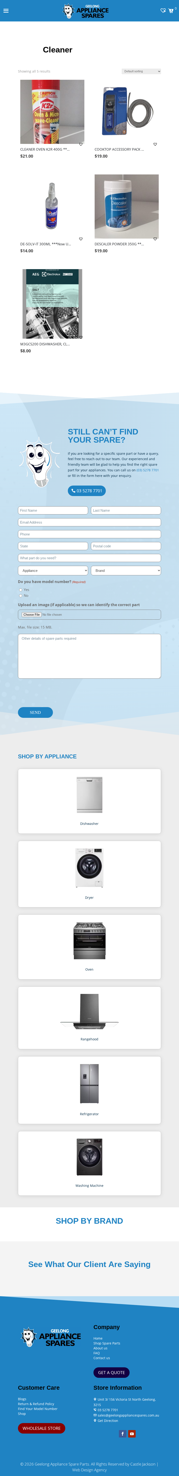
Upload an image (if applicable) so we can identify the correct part (79, 604)
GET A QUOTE (111, 1372)
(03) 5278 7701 (148, 470)
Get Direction (107, 1420)
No (26, 595)
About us (100, 1348)
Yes (26, 589)
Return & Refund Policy (36, 1404)
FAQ (96, 1353)
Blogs (22, 1399)
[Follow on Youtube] (132, 1434)
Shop (22, 1413)
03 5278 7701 (89, 490)
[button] (81, 144)
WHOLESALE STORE (42, 1428)
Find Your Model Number (38, 1409)
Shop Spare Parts (106, 1343)
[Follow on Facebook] (122, 1434)
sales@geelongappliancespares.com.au (128, 1415)
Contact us (101, 1358)
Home (98, 1338)
